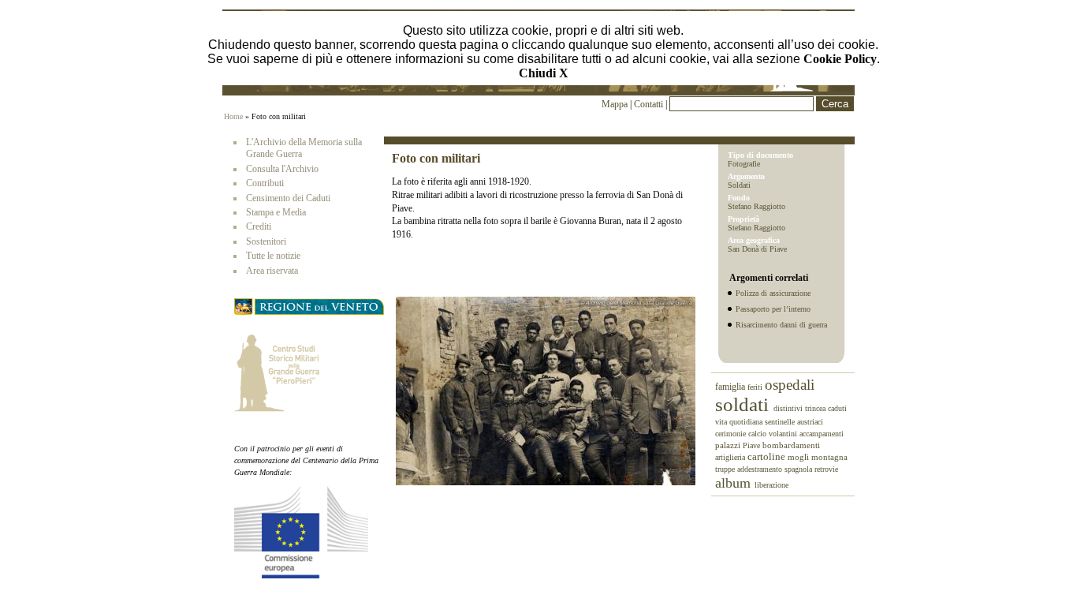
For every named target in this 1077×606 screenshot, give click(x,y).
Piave (752, 445)
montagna (829, 457)
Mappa (615, 104)
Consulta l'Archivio (282, 168)
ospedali (789, 385)
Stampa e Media (276, 212)
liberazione (771, 485)
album (735, 483)
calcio (758, 433)
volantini (784, 433)
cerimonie (731, 433)
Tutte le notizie (273, 255)
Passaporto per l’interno (773, 309)
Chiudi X (543, 73)
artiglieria (731, 457)
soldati (744, 404)
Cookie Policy (840, 58)
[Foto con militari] (545, 482)
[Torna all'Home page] (538, 88)
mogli (799, 457)
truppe (726, 469)
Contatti (649, 104)
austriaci (810, 421)
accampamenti (821, 433)
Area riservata (272, 270)
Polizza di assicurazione (773, 293)
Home (233, 116)
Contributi (265, 183)
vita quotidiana (740, 421)
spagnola (799, 469)
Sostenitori (266, 241)
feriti (756, 387)
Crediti (258, 226)
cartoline (767, 456)
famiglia (731, 387)
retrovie (826, 469)
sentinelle (781, 421)
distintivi (789, 408)
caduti (837, 408)
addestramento (760, 469)
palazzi (729, 445)
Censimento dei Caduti (288, 198)
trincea (816, 408)
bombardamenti (791, 445)
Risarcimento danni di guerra (781, 324)
